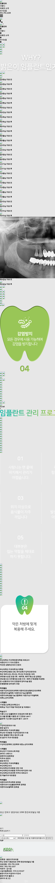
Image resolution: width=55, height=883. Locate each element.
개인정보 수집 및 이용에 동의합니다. (32, 838)
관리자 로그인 (5, 878)
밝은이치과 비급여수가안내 (10, 873)
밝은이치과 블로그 (7, 876)
